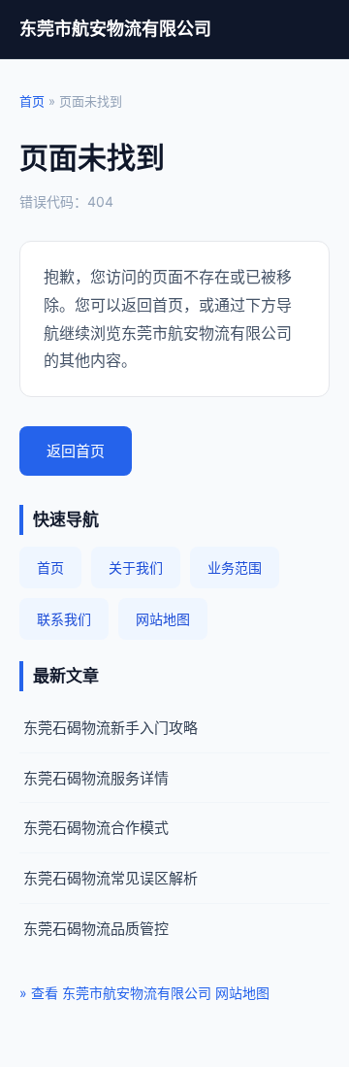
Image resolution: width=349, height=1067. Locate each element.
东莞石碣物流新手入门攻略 (110, 727)
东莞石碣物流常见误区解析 (110, 878)
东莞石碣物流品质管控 (96, 928)
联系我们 (64, 619)
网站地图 (163, 619)
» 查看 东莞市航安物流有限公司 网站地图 (144, 992)
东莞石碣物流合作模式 (96, 827)
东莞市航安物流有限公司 (115, 28)
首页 (32, 101)
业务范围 (234, 567)
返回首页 (76, 451)
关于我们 (136, 567)
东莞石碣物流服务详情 (96, 778)
